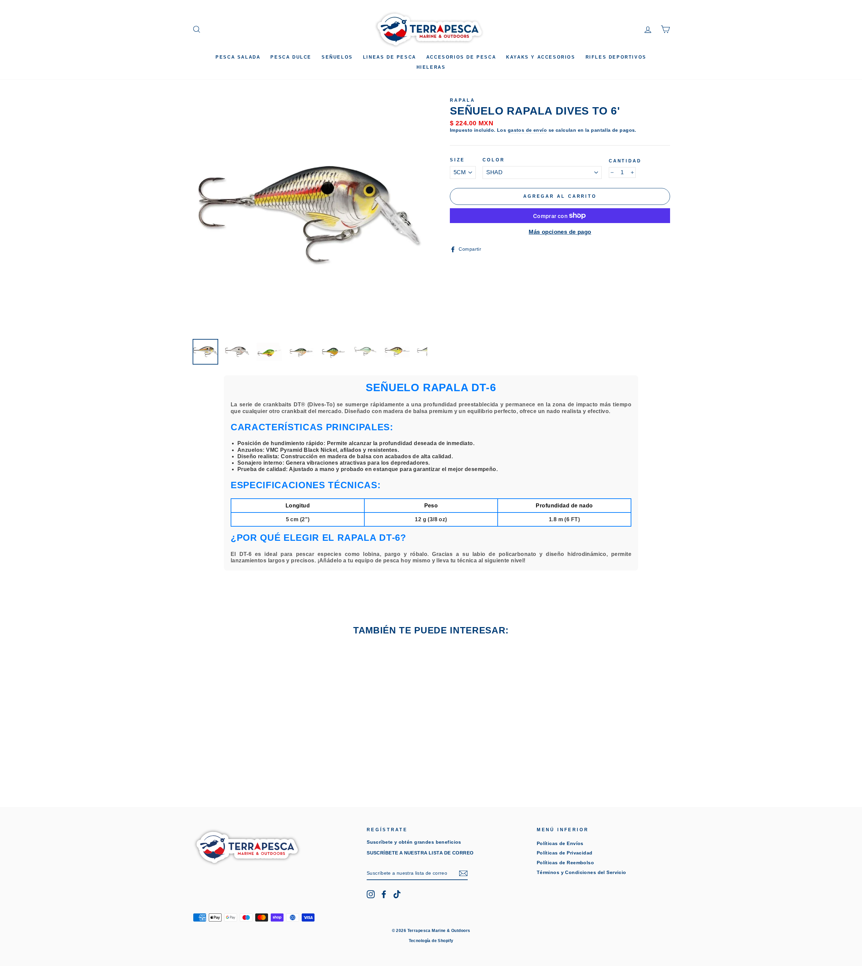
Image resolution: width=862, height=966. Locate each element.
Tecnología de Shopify (431, 940)
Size (457, 159)
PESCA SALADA (238, 57)
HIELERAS (431, 67)
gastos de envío (527, 130)
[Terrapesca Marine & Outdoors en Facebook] (384, 894)
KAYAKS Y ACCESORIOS (540, 57)
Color (493, 159)
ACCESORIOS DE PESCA (461, 57)
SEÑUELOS (337, 57)
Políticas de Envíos (560, 843)
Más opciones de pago (560, 232)
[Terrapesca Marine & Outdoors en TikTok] (397, 894)
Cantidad (625, 160)
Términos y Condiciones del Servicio (581, 872)
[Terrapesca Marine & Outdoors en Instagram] (371, 894)
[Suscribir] (463, 873)
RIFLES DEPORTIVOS (616, 57)
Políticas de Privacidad (565, 852)
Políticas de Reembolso (565, 862)
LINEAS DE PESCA (389, 57)
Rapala (462, 100)
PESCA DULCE (290, 57)
